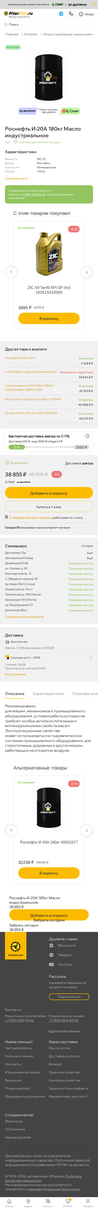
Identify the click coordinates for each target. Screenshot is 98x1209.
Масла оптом (59, 1048)
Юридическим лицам (22, 1072)
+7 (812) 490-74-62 (33, 194)
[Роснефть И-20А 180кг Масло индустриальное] (49, 80)
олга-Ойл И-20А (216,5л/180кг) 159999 (33, 399)
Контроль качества (64, 1080)
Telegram (65, 955)
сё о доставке (15, 674)
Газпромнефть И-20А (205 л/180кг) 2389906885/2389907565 (29, 388)
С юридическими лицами (31, 517)
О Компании (15, 1129)
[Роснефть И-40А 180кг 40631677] (49, 806)
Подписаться (69, 996)
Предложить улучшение (25, 1096)
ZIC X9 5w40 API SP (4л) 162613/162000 (49, 290)
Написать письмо (19, 1056)
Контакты (13, 1064)
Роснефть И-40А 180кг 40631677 (49, 842)
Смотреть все (16, 178)
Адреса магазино (64, 1031)
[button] (11, 272)
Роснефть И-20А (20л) (20, 358)
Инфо (89, 14)
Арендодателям (18, 1137)
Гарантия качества (64, 1072)
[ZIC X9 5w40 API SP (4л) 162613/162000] (49, 251)
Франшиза (14, 1121)
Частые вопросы (18, 1048)
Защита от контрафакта (68, 1088)
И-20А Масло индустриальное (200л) (31, 371)
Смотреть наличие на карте (24, 617)
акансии (13, 1080)
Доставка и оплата (64, 1056)
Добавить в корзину (49, 493)
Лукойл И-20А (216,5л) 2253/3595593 (31, 413)
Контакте (67, 945)
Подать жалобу (17, 1088)
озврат (55, 1064)
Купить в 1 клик (48, 507)
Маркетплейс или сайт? (68, 1096)
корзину (48, 318)
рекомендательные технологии (54, 1189)
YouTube (65, 964)
